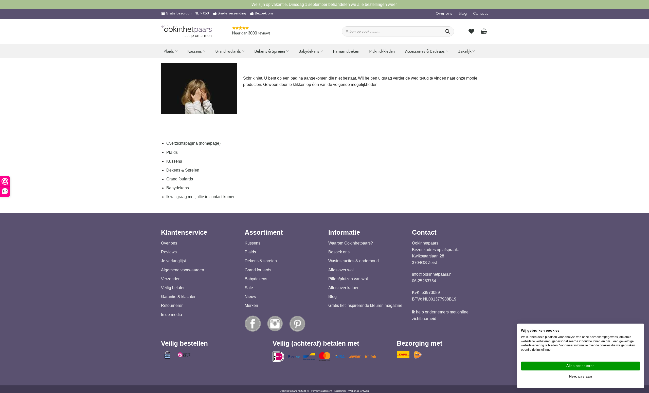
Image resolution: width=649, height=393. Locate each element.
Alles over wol (341, 270)
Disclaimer (340, 390)
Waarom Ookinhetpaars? (350, 243)
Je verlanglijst (173, 261)
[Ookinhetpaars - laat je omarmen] (186, 29)
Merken (251, 305)
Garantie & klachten (178, 296)
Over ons (444, 13)
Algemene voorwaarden (182, 270)
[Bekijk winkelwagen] (484, 31)
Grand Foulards (228, 51)
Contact (480, 13)
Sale (249, 288)
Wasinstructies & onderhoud (353, 261)
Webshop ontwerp (359, 390)
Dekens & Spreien (270, 51)
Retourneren (172, 305)
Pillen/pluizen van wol (348, 279)
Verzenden (171, 279)
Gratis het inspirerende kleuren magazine (365, 305)
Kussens (195, 51)
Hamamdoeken (346, 51)
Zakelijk (465, 51)
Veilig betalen (173, 288)
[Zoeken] (447, 31)
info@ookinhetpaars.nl (432, 274)
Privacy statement (321, 390)
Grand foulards (179, 179)
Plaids (169, 51)
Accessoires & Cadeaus (425, 51)
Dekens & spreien (261, 261)
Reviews (169, 252)
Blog (463, 13)
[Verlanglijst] (471, 31)
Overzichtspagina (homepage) (193, 143)
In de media (171, 314)
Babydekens (309, 51)
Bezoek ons (264, 13)
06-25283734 (424, 281)
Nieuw (250, 296)
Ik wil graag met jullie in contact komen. (201, 197)
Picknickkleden (382, 51)
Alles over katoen (343, 288)
